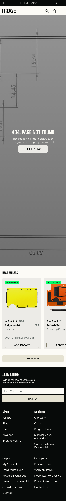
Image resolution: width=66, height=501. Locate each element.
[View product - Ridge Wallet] (21, 313)
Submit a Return (12, 487)
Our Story (40, 417)
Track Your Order (12, 470)
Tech (5, 429)
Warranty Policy (43, 470)
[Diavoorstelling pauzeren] (3, 3)
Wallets (6, 417)
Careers (39, 423)
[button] (47, 11)
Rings (5, 423)
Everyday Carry (11, 440)
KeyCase (7, 435)
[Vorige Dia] (57, 3)
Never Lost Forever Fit (15, 481)
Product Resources (45, 481)
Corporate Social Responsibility (44, 445)
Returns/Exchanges (14, 475)
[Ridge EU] (9, 11)
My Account (9, 464)
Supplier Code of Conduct (43, 436)
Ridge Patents (42, 429)
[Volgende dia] (62, 3)
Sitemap (7, 492)
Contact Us (40, 487)
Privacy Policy (42, 464)
